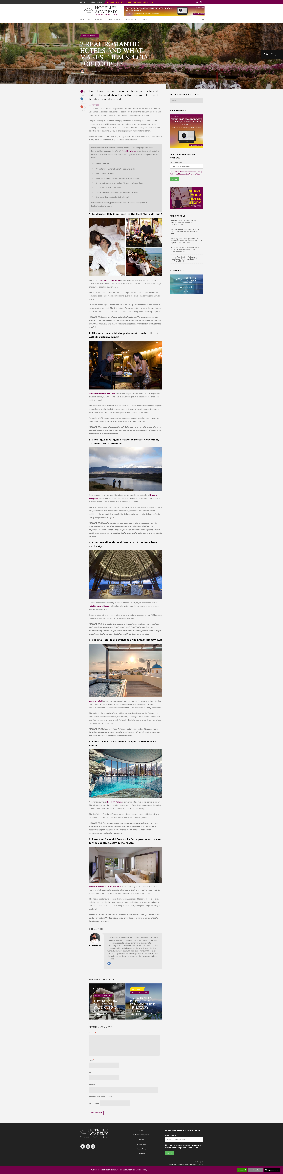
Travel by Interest (128, 151)
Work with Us (131, 19)
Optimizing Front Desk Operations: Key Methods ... (130, 3)
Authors (141, 1139)
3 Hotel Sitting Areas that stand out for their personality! (105, 1007)
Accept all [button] (242, 1170)
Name (91, 1060)
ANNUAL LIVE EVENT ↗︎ (114, 19)
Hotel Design (137, 989)
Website (92, 1084)
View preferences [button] (271, 1170)
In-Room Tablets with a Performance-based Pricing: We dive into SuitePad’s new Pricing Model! (184, 259)
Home (82, 19)
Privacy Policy (141, 1144)
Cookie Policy (141, 1170)
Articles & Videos (95, 19)
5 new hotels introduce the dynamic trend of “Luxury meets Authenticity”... (143, 1006)
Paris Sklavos (94, 71)
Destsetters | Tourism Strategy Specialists (182, 1164)
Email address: (176, 163)
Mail (91, 1072)
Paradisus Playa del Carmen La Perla (105, 886)
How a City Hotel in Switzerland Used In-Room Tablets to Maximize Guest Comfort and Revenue (185, 250)
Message (92, 1033)
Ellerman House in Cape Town (102, 393)
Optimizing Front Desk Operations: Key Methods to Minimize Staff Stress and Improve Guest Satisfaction (184, 241)
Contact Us (141, 1154)
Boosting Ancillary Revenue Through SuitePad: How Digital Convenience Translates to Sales (184, 222)
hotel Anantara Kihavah (99, 606)
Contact (145, 19)
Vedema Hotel (95, 701)
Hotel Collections (90, 36)
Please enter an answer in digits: (100, 1096)
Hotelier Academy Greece (141, 1135)
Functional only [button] (255, 1170)
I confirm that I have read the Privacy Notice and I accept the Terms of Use (186, 173)
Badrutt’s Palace (114, 802)
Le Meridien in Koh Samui (109, 280)
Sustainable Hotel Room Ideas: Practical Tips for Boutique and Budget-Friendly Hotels (185, 231)
